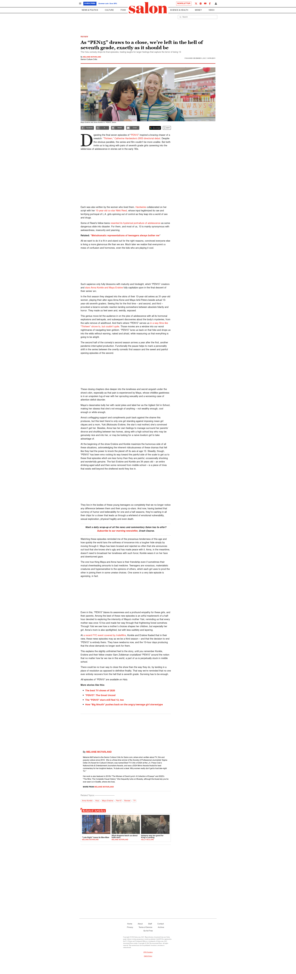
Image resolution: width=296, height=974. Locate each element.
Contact (160, 924)
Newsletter (183, 4)
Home (129, 924)
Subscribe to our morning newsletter (117, 531)
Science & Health (179, 10)
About (140, 924)
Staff (150, 924)
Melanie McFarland (92, 57)
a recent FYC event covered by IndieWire (104, 635)
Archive (161, 927)
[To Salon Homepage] (148, 7)
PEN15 (134, 135)
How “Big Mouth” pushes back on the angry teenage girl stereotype (124, 704)
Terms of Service (145, 927)
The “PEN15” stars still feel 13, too (104, 699)
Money (198, 10)
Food (123, 10)
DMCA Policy (148, 956)
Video (211, 10)
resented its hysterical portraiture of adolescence (135, 223)
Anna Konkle (87, 801)
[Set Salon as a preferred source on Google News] (155, 128)
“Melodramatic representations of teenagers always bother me (124, 236)
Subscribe (90, 4)
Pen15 (118, 801)
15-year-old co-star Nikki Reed (111, 211)
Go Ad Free (148, 931)
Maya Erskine (107, 801)
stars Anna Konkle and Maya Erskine (104, 288)
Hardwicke (141, 207)
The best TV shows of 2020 (100, 690)
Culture (109, 10)
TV (134, 801)
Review (127, 801)
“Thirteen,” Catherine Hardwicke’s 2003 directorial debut (131, 138)
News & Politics (90, 10)
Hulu (97, 801)
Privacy (130, 927)
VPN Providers (148, 952)
